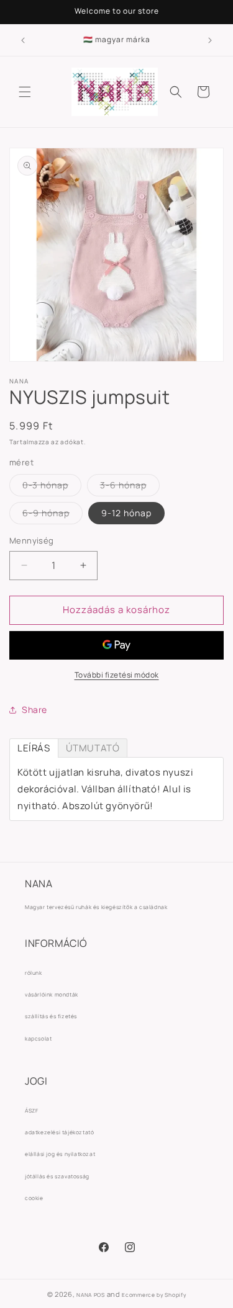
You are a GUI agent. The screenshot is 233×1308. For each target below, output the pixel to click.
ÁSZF (31, 1110)
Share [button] (34, 709)
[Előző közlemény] (23, 40)
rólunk (33, 973)
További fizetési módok (117, 675)
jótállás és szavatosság (57, 1176)
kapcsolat (38, 1038)
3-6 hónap (130, 487)
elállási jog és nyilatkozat (60, 1154)
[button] (25, 91)
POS (99, 1295)
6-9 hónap (52, 515)
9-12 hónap (126, 513)
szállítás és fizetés (51, 1016)
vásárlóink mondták (51, 994)
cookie (34, 1198)
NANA (84, 1295)
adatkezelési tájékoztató (59, 1132)
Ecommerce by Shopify (154, 1295)
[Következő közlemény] (210, 40)
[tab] (33, 748)
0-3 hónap (51, 487)
